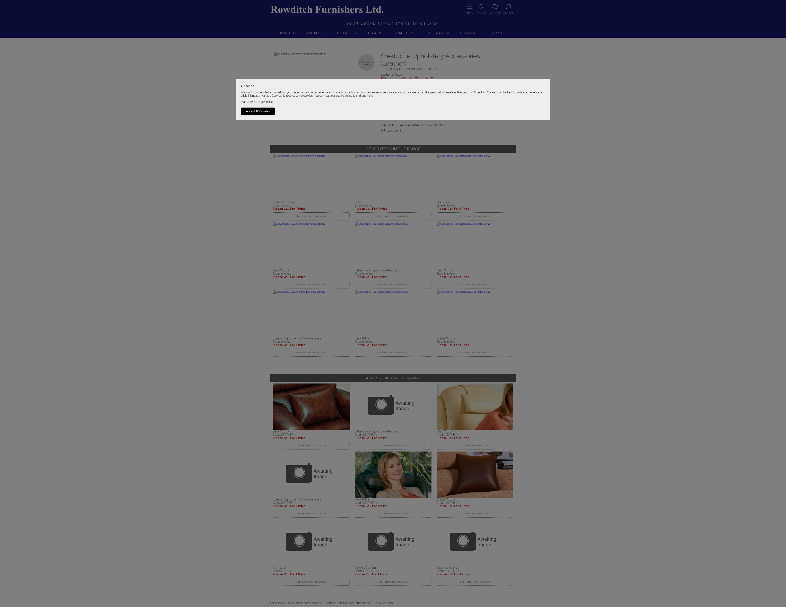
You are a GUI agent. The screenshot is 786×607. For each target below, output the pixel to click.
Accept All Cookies (258, 111)
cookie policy (344, 95)
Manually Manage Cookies (257, 101)
